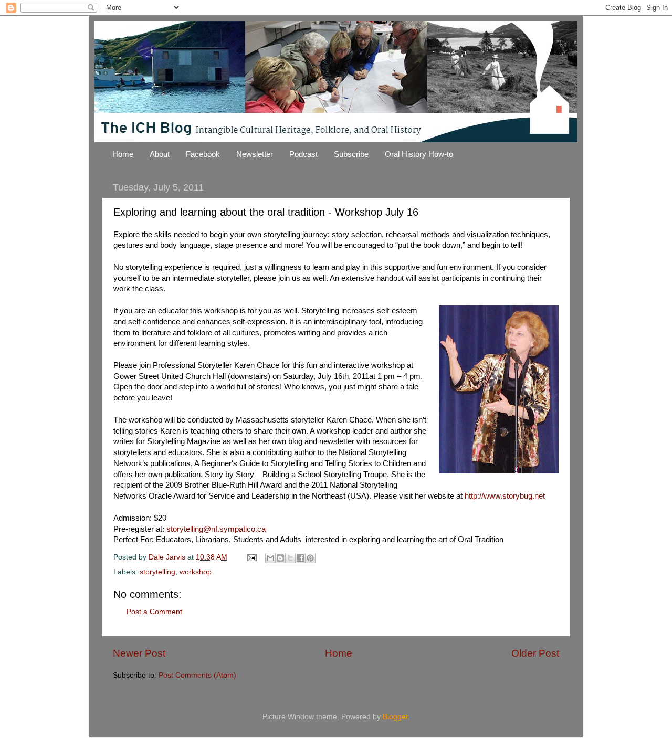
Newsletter (254, 154)
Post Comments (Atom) (197, 675)
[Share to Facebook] (300, 558)
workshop (196, 572)
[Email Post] (251, 557)
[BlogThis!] (280, 558)
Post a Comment (154, 612)
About (160, 154)
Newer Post (139, 653)
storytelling (157, 572)
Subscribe (351, 154)
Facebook (203, 154)
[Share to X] (290, 558)
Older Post (535, 653)
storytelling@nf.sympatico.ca (216, 529)
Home (122, 154)
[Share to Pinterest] (310, 558)
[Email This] (270, 558)
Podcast (303, 154)
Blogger (395, 717)
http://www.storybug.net (505, 496)
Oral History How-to (419, 154)
